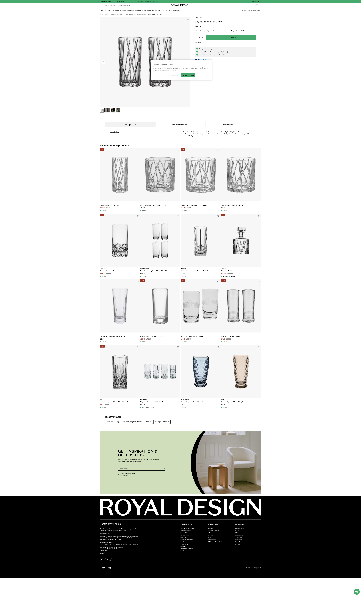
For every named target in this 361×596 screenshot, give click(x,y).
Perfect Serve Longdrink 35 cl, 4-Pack (194, 271)
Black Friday (238, 539)
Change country (104, 533)
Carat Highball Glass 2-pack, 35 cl (153, 336)
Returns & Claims (185, 532)
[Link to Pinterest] (101, 559)
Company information (186, 539)
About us (182, 541)
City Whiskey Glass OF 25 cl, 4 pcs (233, 205)
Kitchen (210, 537)
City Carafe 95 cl (227, 271)
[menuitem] (102, 10)
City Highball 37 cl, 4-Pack (110, 205)
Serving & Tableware (213, 530)
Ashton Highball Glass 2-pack (192, 336)
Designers (183, 546)
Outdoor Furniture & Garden (215, 541)
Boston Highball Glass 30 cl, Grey (233, 402)
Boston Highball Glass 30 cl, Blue (193, 402)
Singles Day (238, 537)
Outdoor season (239, 535)
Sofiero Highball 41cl (107, 271)
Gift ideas (237, 532)
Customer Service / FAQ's (187, 528)
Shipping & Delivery (185, 530)
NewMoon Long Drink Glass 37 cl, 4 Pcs (154, 271)
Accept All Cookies (188, 75)
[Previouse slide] (103, 62)
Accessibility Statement (187, 548)
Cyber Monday (239, 541)
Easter (237, 530)
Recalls (182, 550)
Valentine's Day (239, 528)
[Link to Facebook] (106, 559)
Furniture (210, 528)
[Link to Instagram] (110, 559)
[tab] (130, 124)
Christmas (238, 544)
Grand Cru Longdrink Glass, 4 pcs (112, 336)
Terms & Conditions (186, 535)
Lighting (210, 532)
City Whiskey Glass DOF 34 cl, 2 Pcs (153, 205)
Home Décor (211, 535)
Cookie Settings (174, 75)
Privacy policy (184, 537)
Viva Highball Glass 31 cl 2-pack (233, 336)
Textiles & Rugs (212, 539)
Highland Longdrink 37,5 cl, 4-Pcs (152, 402)
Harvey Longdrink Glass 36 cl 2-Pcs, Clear (115, 402)
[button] (256, 1)
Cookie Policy (184, 544)
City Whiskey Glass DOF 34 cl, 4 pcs (194, 205)
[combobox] (256, 1)
